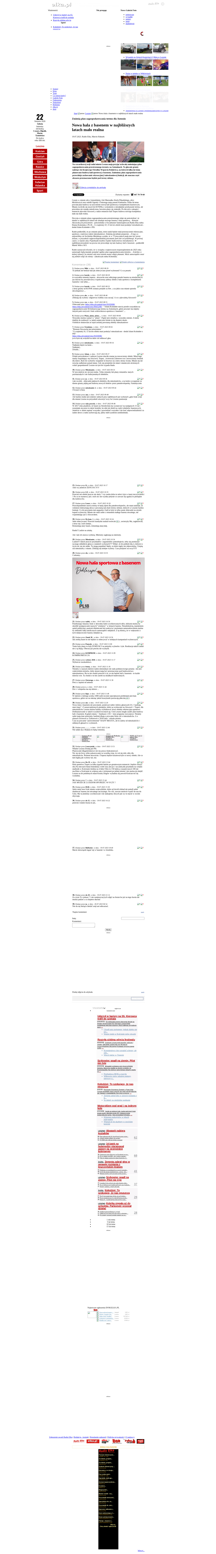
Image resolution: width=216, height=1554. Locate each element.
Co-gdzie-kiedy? (59, 96)
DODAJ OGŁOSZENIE (108, 1447)
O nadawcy (130, 1437)
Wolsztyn (40, 177)
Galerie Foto (58, 98)
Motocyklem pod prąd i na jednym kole (117, 1107)
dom (54, 109)
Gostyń (40, 156)
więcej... (161, 43)
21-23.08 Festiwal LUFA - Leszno (101, 12)
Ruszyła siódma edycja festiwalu (116, 1039)
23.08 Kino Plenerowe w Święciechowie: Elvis (101, 26)
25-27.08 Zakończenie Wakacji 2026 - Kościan (101, 28)
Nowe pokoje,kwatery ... (106, 1312)
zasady (142, 912)
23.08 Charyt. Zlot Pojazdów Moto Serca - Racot (101, 22)
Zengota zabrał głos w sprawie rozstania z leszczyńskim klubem (114, 1164)
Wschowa (40, 171)
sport (128, 21)
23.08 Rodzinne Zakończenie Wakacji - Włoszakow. (101, 18)
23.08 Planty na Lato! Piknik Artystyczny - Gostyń (101, 20)
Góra (40, 161)
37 (135, 1184)
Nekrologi (57, 102)
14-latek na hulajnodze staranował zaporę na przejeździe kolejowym (111, 1147)
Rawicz (40, 166)
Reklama (56, 105)
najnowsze (130, 15)
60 (135, 1155)
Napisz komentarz (112, 262)
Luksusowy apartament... (106, 1318)
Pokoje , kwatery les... (105, 1314)
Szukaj (55, 89)
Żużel (100, 1089)
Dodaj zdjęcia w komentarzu (133, 262)
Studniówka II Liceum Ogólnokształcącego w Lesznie (147, 110)
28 (135, 1212)
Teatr (55, 93)
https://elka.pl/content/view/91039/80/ (100, 304)
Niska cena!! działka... (105, 1316)
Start (76, 113)
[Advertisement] (108, 65)
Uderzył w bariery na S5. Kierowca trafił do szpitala (117, 1017)
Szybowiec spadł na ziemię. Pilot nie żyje (116, 1062)
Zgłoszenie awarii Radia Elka (60, 1437)
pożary (128, 19)
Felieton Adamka (40, 184)
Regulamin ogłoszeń (98, 1437)
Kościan (40, 151)
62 (135, 1137)
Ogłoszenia (57, 100)
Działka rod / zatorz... (105, 1320)
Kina (55, 91)
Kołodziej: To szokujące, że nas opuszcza (115, 1085)
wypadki (129, 17)
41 (135, 1171)
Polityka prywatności (116, 1437)
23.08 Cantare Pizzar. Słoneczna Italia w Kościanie (101, 24)
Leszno (40, 146)
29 (135, 1197)
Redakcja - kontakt (81, 1437)
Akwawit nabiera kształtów (111, 1132)
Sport (40, 190)
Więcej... (141, 1551)
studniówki (130, 24)
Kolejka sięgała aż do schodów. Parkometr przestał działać (115, 1206)
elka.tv (55, 107)
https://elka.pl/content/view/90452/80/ (87, 307)
